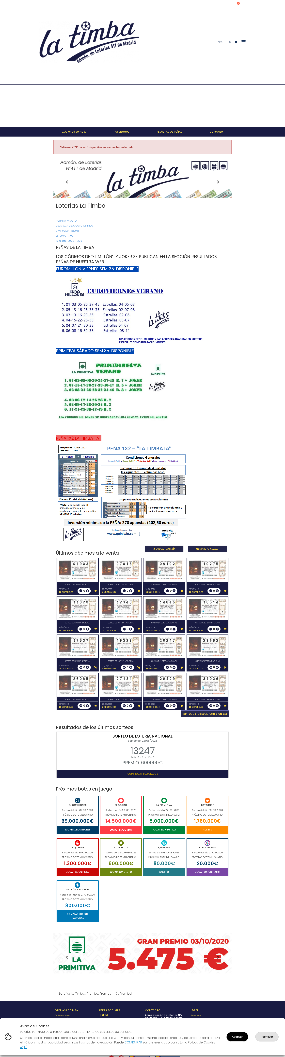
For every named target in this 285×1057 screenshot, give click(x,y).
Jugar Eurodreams (207, 872)
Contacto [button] (216, 132)
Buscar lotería (165, 548)
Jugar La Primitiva (164, 829)
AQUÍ (23, 1047)
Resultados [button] (121, 132)
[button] (66, 182)
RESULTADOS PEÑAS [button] (169, 132)
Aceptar (237, 1037)
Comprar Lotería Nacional (78, 915)
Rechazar (267, 1037)
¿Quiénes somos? (62, 1015)
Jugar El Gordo (121, 829)
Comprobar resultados (142, 773)
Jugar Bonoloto (121, 872)
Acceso (225, 42)
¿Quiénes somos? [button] (74, 132)
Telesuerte (196, 1015)
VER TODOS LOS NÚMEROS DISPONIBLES (204, 714)
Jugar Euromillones (77, 829)
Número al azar (209, 548)
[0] (237, 42)
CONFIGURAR (133, 1042)
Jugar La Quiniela (77, 872)
